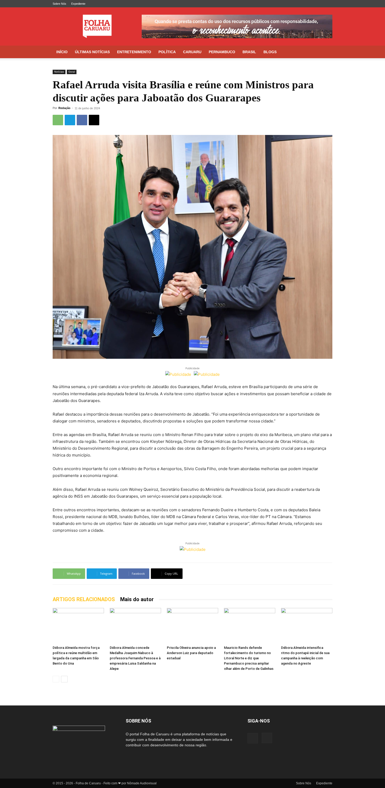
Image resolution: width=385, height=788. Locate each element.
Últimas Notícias (92, 52)
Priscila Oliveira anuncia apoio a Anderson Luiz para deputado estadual (191, 653)
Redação (64, 108)
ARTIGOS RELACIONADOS (84, 599)
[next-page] (64, 679)
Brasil (249, 52)
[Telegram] (70, 120)
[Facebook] (320, 3)
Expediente (78, 3)
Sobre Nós (59, 3)
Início (62, 52)
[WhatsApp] (58, 120)
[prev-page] (56, 679)
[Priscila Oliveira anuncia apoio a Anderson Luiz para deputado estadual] (192, 625)
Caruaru (192, 52)
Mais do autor (137, 599)
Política (167, 52)
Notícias (59, 71)
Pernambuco (222, 52)
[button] (326, 52)
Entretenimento (134, 52)
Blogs (270, 52)
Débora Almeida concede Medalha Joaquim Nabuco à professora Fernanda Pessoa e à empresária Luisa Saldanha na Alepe (135, 658)
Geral (71, 71)
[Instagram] (328, 3)
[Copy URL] (94, 120)
